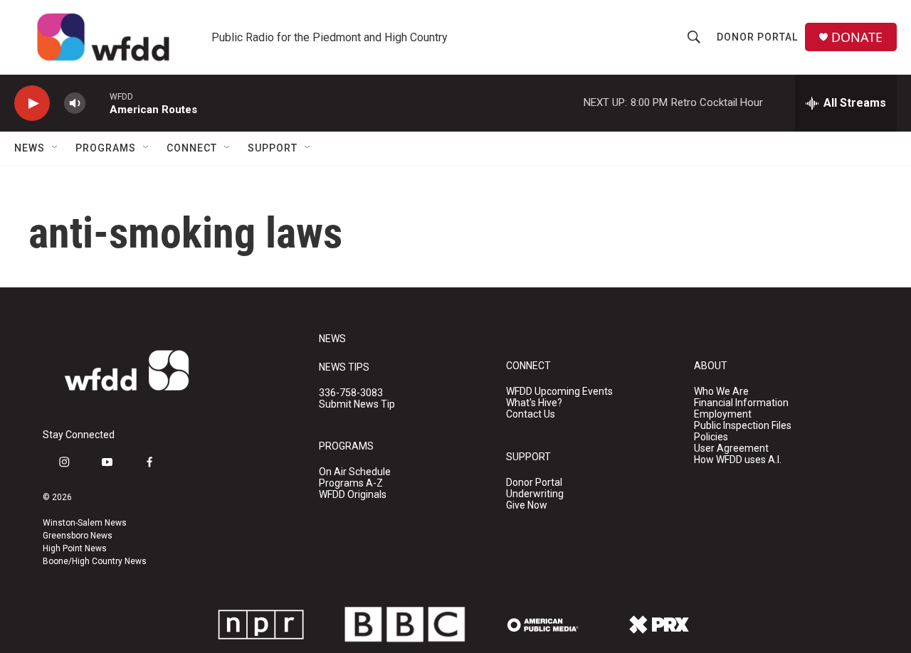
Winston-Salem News (85, 523)
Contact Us (530, 414)
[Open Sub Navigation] (55, 148)
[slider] (97, 102)
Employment (723, 414)
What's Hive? (534, 403)
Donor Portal (757, 37)
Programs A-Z (351, 483)
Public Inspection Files (742, 425)
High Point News (75, 548)
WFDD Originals (352, 494)
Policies (711, 437)
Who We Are (721, 391)
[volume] (75, 103)
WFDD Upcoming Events (559, 391)
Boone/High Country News (95, 561)
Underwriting (535, 494)
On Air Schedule (355, 472)
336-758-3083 (351, 393)
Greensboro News (77, 536)
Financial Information (741, 403)
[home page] (103, 37)
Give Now (526, 505)
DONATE (857, 37)
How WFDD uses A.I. (737, 460)
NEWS (332, 339)
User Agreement (731, 448)
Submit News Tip (357, 404)
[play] (32, 103)
